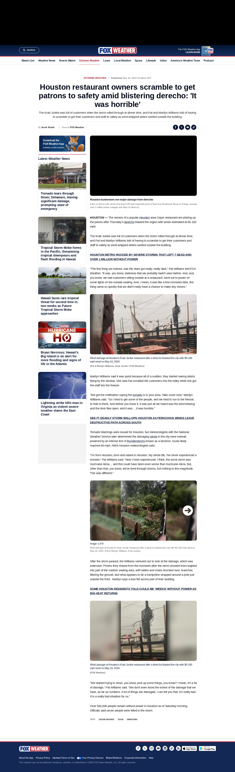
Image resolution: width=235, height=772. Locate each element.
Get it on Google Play (207, 748)
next (188, 510)
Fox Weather (117, 50)
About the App (26, 758)
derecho (129, 222)
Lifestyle (151, 60)
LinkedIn (165, 748)
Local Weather (122, 60)
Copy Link (193, 127)
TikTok (171, 748)
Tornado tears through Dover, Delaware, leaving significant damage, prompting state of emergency (59, 201)
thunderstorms (136, 441)
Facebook (175, 127)
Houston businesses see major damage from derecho (121, 199)
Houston (144, 217)
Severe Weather (106, 719)
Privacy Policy (43, 758)
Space (138, 60)
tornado (137, 395)
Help (151, 758)
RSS (178, 748)
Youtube (158, 748)
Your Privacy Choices (92, 758)
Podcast (208, 60)
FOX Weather (77, 127)
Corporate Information (135, 758)
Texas (120, 719)
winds (153, 436)
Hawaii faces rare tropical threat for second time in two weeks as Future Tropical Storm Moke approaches (60, 305)
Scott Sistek (48, 127)
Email (187, 127)
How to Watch (67, 60)
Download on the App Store (189, 748)
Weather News (46, 60)
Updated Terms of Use (63, 758)
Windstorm (132, 719)
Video (163, 60)
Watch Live (28, 60)
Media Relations (114, 758)
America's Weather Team (185, 60)
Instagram (151, 748)
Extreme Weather (89, 60)
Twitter (181, 127)
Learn (106, 60)
